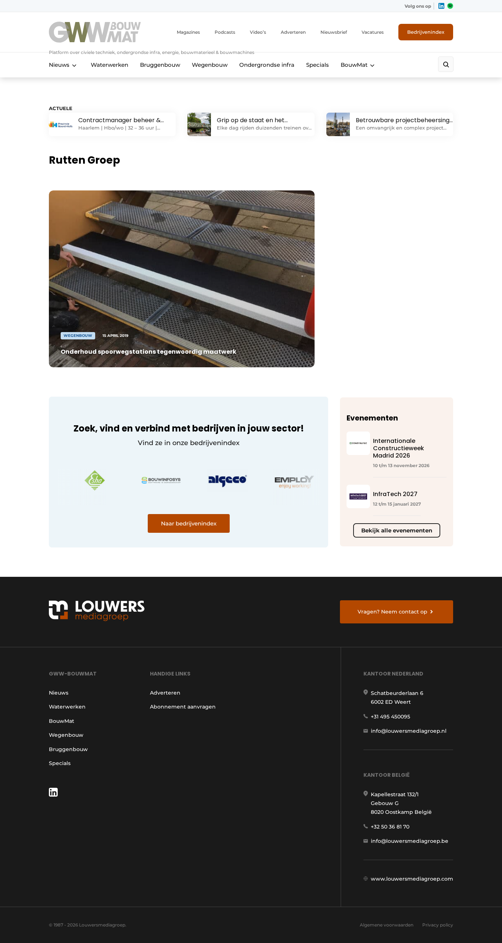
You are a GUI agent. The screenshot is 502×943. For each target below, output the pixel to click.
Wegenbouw (209, 64)
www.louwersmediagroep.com (412, 878)
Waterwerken (109, 64)
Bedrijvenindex (425, 32)
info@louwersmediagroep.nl (409, 731)
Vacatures (373, 32)
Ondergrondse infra (266, 64)
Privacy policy (437, 925)
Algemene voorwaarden (386, 925)
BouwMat (354, 64)
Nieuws (59, 64)
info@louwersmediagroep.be (409, 841)
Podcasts (225, 32)
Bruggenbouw (160, 64)
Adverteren (293, 32)
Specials (317, 64)
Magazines (188, 32)
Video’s (258, 32)
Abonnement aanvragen (183, 706)
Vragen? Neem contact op (392, 611)
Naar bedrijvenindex (188, 523)
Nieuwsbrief (333, 32)
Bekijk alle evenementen (396, 530)
